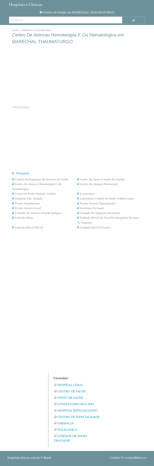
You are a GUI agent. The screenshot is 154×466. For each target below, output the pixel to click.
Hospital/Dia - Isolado (28, 199)
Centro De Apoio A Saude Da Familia (102, 179)
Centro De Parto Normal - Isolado (35, 194)
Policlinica (67, 429)
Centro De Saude (71, 391)
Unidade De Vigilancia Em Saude (100, 213)
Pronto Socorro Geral (28, 208)
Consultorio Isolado (75, 404)
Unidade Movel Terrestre (95, 228)
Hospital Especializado (77, 410)
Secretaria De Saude (92, 208)
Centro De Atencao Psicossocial (98, 184)
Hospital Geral (70, 385)
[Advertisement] (77, 74)
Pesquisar (22, 173)
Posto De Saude (70, 398)
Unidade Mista (24, 218)
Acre (15, 30)
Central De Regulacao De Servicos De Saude (41, 179)
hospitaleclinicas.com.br (24, 457)
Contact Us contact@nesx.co (128, 457)
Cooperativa (87, 194)
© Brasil (29, 457)
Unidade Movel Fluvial (29, 228)
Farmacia (65, 423)
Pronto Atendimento (27, 203)
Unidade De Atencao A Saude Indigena (38, 213)
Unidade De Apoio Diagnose (70, 438)
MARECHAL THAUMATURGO (36, 30)
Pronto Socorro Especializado (98, 203)
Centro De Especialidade (78, 417)
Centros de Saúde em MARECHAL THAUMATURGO (78, 12)
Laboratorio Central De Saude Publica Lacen (107, 199)
